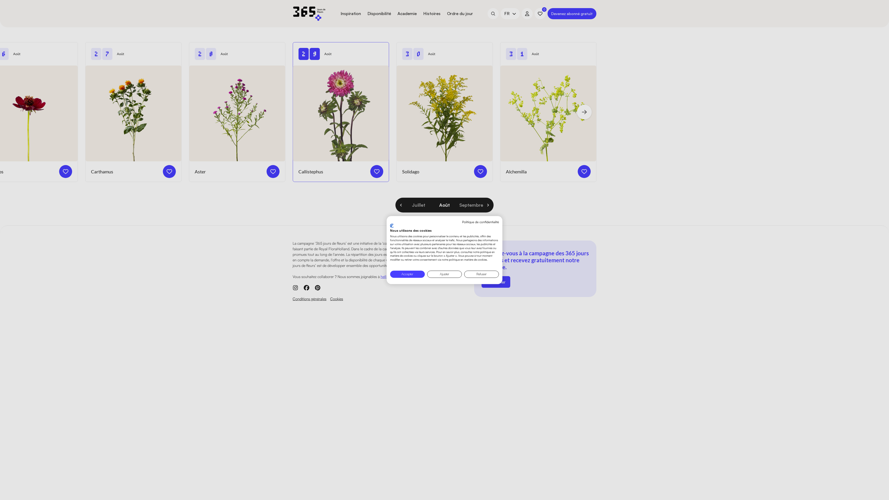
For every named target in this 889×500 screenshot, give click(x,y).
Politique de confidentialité (480, 222)
